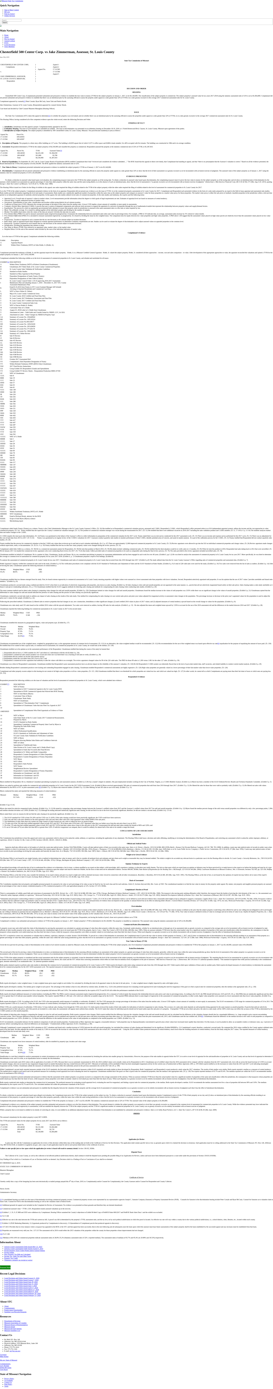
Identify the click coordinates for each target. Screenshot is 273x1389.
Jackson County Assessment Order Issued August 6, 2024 (23, 1249)
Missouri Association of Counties (15, 1323)
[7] (8, 684)
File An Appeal (9, 39)
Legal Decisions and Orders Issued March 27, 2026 (21, 1290)
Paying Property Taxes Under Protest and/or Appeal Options (24, 1250)
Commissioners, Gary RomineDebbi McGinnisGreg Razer (5, 1366)
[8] (40, 787)
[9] (202, 1016)
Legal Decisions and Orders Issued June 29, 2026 (21, 1282)
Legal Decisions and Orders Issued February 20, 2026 (22, 1293)
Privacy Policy (9, 1379)
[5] (23, 636)
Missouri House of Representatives (16, 1325)
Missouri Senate (9, 1327)
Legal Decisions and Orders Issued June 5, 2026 (20, 1286)
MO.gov (7, 12)
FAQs (6, 43)
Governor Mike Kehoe (4, 1355)
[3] (61, 151)
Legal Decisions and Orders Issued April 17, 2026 (21, 1288)
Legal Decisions (9, 45)
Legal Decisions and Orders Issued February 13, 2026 (22, 1295)
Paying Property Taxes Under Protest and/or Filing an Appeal (20, 1264)
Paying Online (9, 1252)
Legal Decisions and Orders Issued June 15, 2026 (21, 1284)
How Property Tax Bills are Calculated (17, 1254)
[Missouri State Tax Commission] (11, 1)
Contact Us (8, 1382)
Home (6, 35)
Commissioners (9, 1308)
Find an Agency (9, 14)
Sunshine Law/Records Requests (15, 1312)
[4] (8, 262)
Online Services (9, 16)
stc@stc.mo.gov (15, 1351)
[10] (23, 1052)
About (6, 37)
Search (5, 22)
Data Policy (8, 1384)
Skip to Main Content (11, 10)
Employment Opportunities (13, 1310)
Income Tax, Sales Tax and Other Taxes (17, 1256)
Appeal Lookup (9, 41)
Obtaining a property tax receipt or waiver (18, 1260)
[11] (22, 1073)
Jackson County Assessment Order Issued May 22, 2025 (23, 1247)
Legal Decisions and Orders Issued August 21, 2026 (21, 1278)
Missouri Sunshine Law (12, 1330)
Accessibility (8, 1380)
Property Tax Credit (11, 1258)
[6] (218, 643)
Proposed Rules (5, 1267)
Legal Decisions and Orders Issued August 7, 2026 (21, 1280)
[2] (49, 116)
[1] (24, 101)
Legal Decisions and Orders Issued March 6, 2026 (21, 1291)
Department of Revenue (12, 1321)
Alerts (6, 1386)
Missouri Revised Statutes (13, 1329)
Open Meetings (9, 47)
